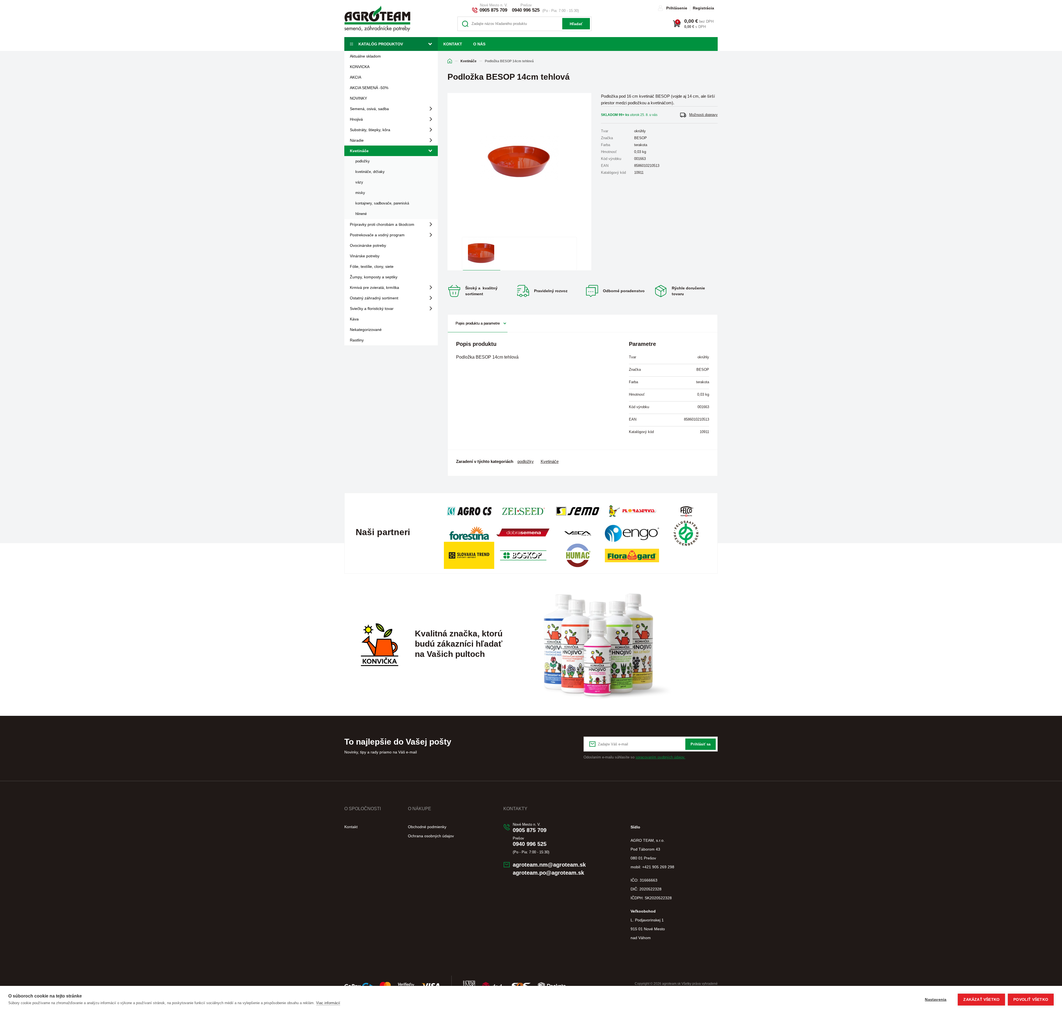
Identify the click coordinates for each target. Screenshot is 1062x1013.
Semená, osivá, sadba (369, 109)
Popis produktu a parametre (477, 323)
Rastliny (357, 340)
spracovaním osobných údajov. (660, 757)
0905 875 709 (493, 10)
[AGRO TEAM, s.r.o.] (377, 19)
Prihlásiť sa (700, 744)
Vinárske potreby (364, 256)
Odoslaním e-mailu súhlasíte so (634, 757)
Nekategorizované (366, 329)
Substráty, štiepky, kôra (370, 130)
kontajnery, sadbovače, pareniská (382, 203)
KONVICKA (359, 66)
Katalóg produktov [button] (380, 44)
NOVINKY (358, 98)
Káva (354, 319)
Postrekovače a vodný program (377, 235)
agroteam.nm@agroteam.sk (549, 865)
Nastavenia (935, 1000)
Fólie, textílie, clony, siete (372, 266)
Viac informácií (328, 1003)
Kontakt (452, 44)
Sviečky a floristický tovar (372, 308)
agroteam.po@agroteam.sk (548, 873)
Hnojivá (356, 119)
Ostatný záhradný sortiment (374, 298)
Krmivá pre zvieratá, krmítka (374, 287)
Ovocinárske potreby (368, 245)
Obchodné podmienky (427, 827)
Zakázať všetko (981, 1000)
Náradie (357, 140)
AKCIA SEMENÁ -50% (369, 88)
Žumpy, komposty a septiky (373, 277)
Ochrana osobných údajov (431, 836)
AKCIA (355, 77)
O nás (479, 44)
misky (360, 193)
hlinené (361, 214)
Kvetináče (359, 151)
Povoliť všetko (1030, 1000)
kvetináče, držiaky (370, 172)
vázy (359, 182)
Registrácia (703, 8)
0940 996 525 (526, 10)
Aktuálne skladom (365, 56)
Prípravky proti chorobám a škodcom (382, 224)
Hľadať (576, 24)
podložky (362, 161)
